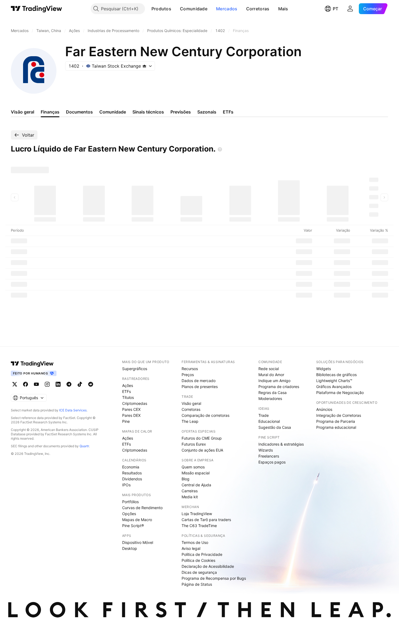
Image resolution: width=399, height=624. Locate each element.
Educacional (269, 421)
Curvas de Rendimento (142, 507)
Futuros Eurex (194, 444)
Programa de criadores (278, 386)
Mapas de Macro (137, 519)
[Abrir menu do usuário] (350, 8)
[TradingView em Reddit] (90, 384)
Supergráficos (134, 368)
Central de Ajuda (196, 485)
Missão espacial (196, 473)
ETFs (126, 391)
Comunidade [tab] (112, 112)
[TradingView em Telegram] (69, 384)
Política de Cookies (198, 560)
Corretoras (258, 8)
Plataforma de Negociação (340, 392)
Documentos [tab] (79, 112)
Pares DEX (131, 415)
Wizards (265, 450)
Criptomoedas (134, 403)
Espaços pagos (272, 462)
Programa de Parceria (335, 421)
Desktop (129, 548)
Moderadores (270, 398)
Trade (263, 415)
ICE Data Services (73, 410)
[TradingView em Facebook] (25, 384)
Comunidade (193, 8)
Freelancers (268, 456)
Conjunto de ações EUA (202, 450)
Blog (185, 479)
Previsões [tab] (180, 112)
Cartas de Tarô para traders (206, 519)
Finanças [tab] (50, 112)
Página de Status (197, 584)
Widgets (323, 368)
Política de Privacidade (202, 554)
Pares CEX (131, 409)
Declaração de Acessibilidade (208, 566)
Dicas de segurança (199, 572)
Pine (126, 421)
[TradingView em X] (14, 384)
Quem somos (193, 467)
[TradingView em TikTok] (80, 384)
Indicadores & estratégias (281, 444)
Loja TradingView (197, 513)
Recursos (190, 368)
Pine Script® (133, 525)
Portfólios (130, 501)
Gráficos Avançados (334, 386)
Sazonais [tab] (206, 112)
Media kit (190, 496)
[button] (175, 8)
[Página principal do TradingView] (36, 8)
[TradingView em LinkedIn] (58, 384)
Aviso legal (191, 548)
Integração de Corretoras (338, 415)
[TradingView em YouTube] (36, 384)
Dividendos (132, 479)
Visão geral (191, 403)
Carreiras (190, 491)
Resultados (132, 473)
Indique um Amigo (274, 380)
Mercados (226, 8)
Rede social (268, 368)
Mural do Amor (271, 374)
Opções (129, 513)
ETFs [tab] (228, 112)
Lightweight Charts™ (334, 380)
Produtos (161, 8)
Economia (130, 467)
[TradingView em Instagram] (47, 384)
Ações (127, 385)
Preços (188, 374)
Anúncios (324, 409)
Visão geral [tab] (22, 112)
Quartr (84, 446)
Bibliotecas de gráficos (336, 374)
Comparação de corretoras (205, 415)
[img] (144, 66)
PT (335, 8)
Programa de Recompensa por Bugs (214, 578)
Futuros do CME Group (202, 438)
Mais (283, 8)
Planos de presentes (200, 386)
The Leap (190, 421)
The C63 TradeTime (199, 525)
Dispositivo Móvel (137, 542)
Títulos (128, 397)
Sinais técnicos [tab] (148, 112)
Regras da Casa (272, 392)
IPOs (126, 485)
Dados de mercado (199, 380)
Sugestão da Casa (274, 427)
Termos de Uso (195, 542)
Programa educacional (336, 427)
